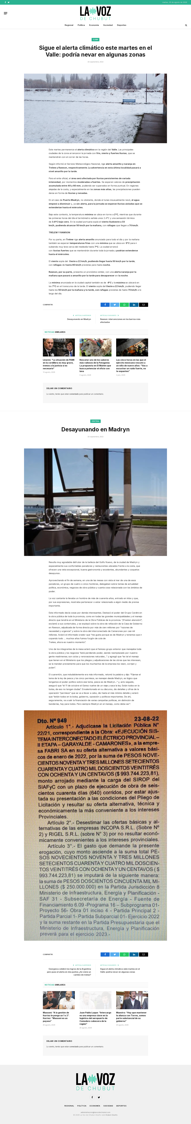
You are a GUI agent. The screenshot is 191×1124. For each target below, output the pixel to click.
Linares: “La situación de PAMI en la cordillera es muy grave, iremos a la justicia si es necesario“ (58, 364)
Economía (94, 25)
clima (95, 40)
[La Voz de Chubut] (95, 13)
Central (96, 421)
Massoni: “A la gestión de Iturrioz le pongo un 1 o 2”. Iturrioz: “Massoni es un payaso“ (56, 1016)
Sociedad (108, 25)
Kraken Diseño (111, 1115)
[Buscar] (186, 25)
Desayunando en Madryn (79, 319)
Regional (69, 25)
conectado (74, 394)
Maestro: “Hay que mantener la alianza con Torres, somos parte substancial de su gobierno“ (131, 1016)
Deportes (121, 25)
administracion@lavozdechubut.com (95, 1112)
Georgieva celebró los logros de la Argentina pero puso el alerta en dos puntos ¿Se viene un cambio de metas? (69, 972)
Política (81, 25)
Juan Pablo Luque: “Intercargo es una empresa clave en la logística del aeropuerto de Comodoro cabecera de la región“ (95, 1018)
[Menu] (5, 13)
